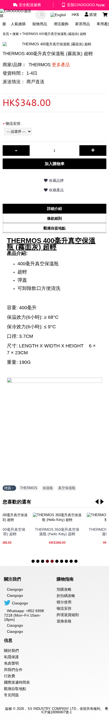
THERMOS (49, 64)
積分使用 (64, 602)
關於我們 (11, 650)
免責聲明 (11, 663)
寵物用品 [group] (39, 24)
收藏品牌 (56, 180)
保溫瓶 (48, 488)
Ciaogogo (15, 595)
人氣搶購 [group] (18, 24)
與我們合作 (13, 669)
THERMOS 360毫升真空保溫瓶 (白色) (48, 531)
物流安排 (64, 608)
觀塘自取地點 (15, 689)
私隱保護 (11, 657)
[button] (107, 24)
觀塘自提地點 (54, 228)
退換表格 (64, 621)
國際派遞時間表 (17, 682)
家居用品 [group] (82, 24)
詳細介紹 (54, 208)
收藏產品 (56, 190)
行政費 (9, 676)
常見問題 (11, 695)
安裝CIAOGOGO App (84, 5)
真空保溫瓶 (66, 488)
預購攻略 (64, 589)
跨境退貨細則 (68, 615)
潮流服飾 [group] (61, 24)
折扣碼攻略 (66, 596)
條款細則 (54, 218)
